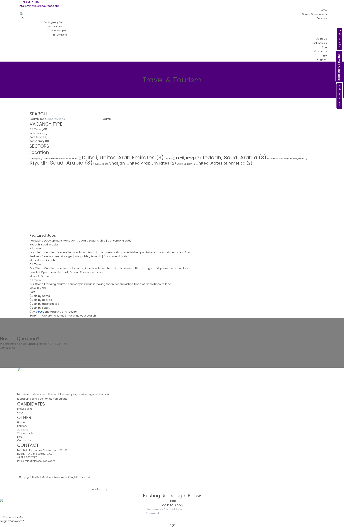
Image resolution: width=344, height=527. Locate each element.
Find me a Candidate (339, 67)
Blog (19, 437)
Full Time (35, 129)
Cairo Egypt (36, 158)
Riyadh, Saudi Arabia (61, 162)
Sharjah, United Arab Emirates (142, 163)
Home (21, 422)
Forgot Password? (12, 521)
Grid (34, 311)
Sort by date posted (45, 304)
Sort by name (41, 296)
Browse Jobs (24, 409)
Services (22, 426)
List (42, 311)
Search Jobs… (39, 119)
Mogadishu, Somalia (278, 158)
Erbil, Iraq (188, 158)
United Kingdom (186, 164)
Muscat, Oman (298, 158)
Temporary (37, 141)
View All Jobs (38, 288)
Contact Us (7, 348)
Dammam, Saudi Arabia (68, 158)
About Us (22, 429)
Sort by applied (42, 300)
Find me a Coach (339, 96)
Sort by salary (41, 308)
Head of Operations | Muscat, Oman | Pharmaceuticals (66, 272)
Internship (36, 133)
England (169, 158)
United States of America (224, 163)
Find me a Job (340, 39)
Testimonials (25, 433)
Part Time (36, 137)
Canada (49, 158)
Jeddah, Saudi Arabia (234, 157)
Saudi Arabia (101, 164)
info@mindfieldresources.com (39, 6)
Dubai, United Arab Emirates (123, 157)
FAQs (20, 412)
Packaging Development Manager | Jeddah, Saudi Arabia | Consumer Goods (80, 240)
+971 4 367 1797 (29, 2)
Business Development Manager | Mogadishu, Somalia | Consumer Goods (78, 256)
